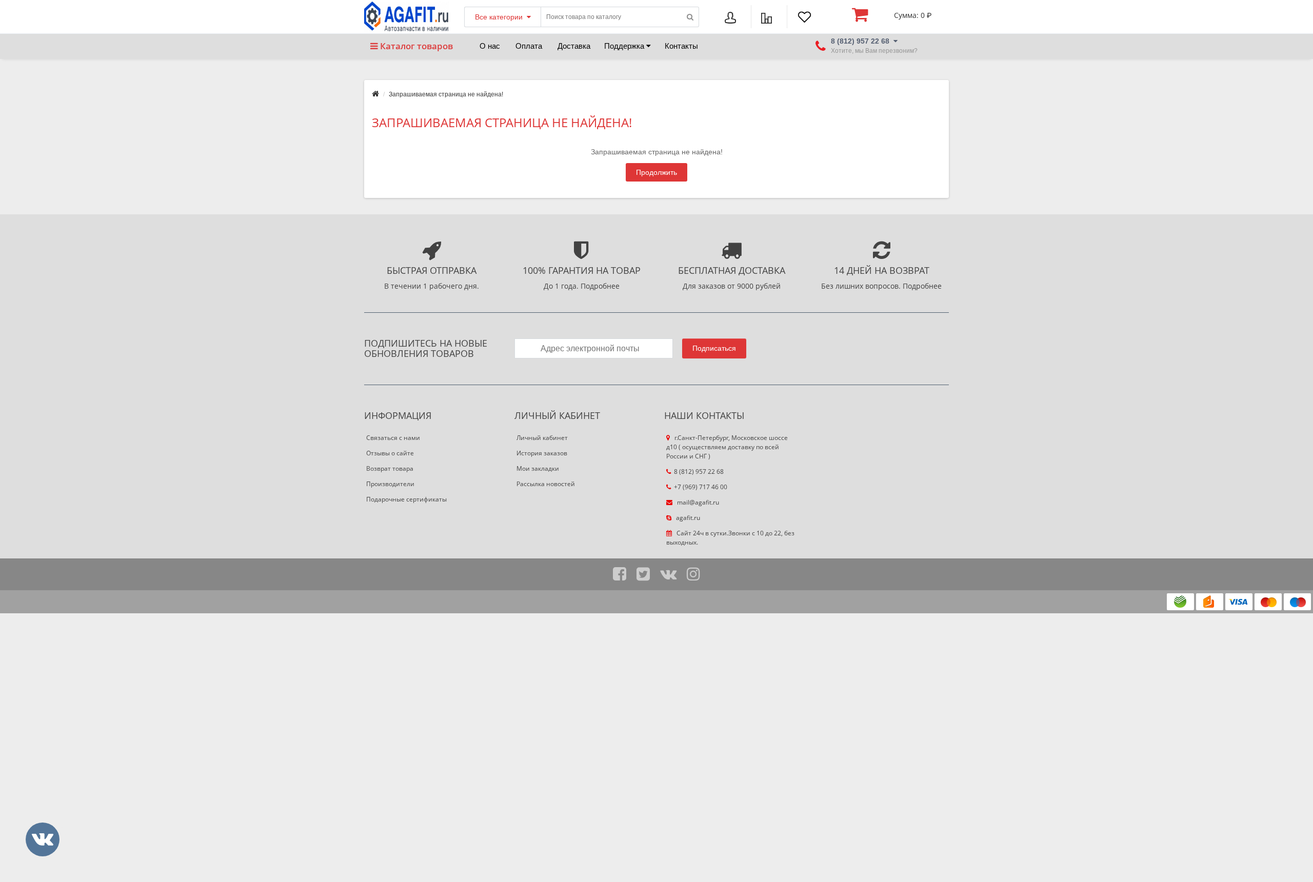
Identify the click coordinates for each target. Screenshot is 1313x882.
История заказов (541, 453)
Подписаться (714, 348)
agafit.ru (687, 517)
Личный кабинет (542, 437)
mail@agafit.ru (697, 502)
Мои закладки (537, 468)
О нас (490, 46)
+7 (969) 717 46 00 (700, 487)
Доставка (574, 46)
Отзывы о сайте (390, 453)
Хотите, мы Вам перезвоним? (874, 51)
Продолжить (656, 172)
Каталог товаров (415, 46)
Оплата (528, 46)
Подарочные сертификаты (406, 499)
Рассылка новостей (545, 483)
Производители (390, 483)
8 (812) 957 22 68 (699, 471)
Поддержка (625, 46)
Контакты (681, 46)
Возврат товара (389, 468)
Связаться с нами (393, 437)
